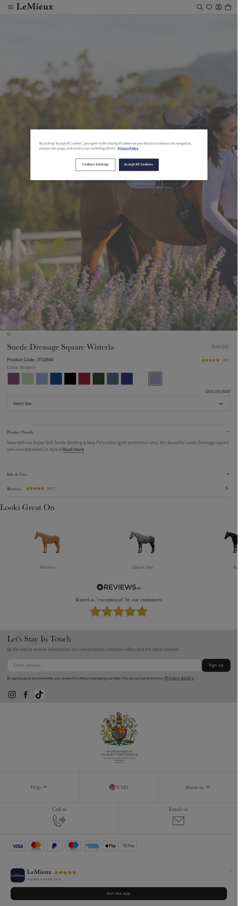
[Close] (230, 871)
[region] (118, 154)
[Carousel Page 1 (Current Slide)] (8, 334)
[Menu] (10, 7)
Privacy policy (179, 678)
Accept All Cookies (138, 164)
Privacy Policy (128, 148)
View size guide (217, 391)
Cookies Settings (95, 164)
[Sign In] (218, 7)
